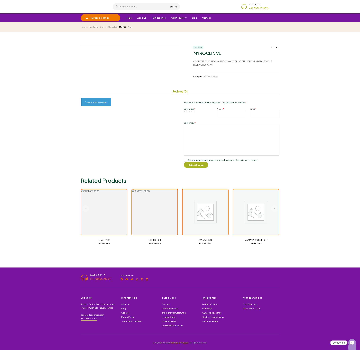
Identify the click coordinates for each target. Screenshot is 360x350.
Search (173, 6)
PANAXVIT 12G (205, 240)
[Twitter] (132, 279)
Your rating (189, 109)
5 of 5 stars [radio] (194, 112)
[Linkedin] (147, 279)
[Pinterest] (142, 279)
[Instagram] (137, 279)
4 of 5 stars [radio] (192, 112)
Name (220, 109)
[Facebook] (122, 279)
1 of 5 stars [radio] (185, 112)
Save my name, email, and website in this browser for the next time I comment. (223, 160)
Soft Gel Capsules (210, 76)
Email (253, 109)
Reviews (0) (180, 91)
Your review (190, 123)
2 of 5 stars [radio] (187, 112)
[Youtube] (127, 279)
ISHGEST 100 (154, 240)
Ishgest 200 (104, 240)
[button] (85, 208)
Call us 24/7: (255, 5)
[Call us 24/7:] (244, 6)
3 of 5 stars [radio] (190, 112)
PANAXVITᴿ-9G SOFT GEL (256, 240)
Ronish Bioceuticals (179, 342)
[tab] (180, 92)
